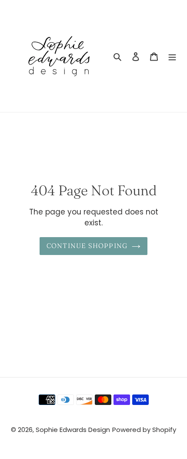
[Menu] (172, 56)
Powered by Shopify (144, 429)
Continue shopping (87, 245)
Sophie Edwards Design (73, 429)
